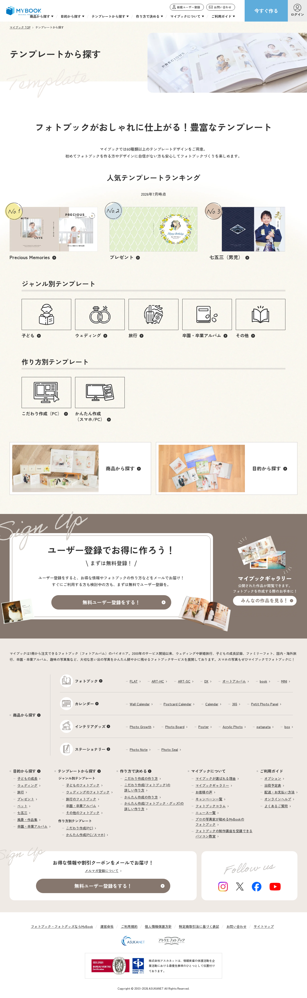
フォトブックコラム (210, 806)
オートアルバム (234, 681)
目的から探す (24, 771)
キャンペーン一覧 (208, 799)
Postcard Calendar (177, 703)
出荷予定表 (272, 785)
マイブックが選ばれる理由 (215, 778)
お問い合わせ (236, 926)
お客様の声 (203, 792)
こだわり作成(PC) (79, 828)
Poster (203, 726)
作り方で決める (133, 771)
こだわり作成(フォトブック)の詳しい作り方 (147, 787)
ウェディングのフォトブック (88, 792)
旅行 (20, 792)
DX (206, 681)
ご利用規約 (129, 926)
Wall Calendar (140, 703)
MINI (284, 681)
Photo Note (139, 749)
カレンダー (84, 704)
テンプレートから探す (77, 771)
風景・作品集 (27, 819)
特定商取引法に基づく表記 (199, 926)
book (263, 681)
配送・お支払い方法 (279, 792)
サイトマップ (264, 926)
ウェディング (27, 785)
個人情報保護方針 (158, 926)
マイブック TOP (20, 27)
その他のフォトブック (83, 812)
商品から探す (24, 715)
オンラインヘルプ (277, 799)
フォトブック (86, 681)
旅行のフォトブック (81, 799)
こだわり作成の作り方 (141, 778)
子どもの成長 (27, 778)
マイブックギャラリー (212, 785)
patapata (264, 726)
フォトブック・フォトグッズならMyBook (62, 926)
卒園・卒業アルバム (32, 826)
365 (234, 703)
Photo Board (174, 726)
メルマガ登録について (101, 870)
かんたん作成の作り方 (141, 797)
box (287, 726)
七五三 (22, 812)
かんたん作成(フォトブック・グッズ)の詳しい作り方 (154, 806)
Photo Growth (140, 726)
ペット (22, 806)
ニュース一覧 (205, 812)
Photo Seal (169, 749)
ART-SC (184, 681)
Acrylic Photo (233, 726)
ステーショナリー (90, 749)
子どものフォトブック (83, 785)
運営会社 (107, 926)
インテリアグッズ (90, 726)
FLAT (134, 681)
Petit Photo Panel (264, 703)
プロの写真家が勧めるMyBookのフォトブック (219, 822)
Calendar (211, 703)
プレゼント (25, 799)
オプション (272, 778)
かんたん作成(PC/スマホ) (85, 834)
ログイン (297, 14)
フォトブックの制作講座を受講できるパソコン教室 (224, 833)
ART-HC (158, 681)
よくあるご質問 (276, 806)
